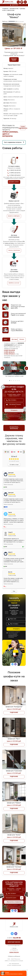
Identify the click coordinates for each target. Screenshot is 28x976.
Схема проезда (14, 952)
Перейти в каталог (14, 283)
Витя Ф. (10, 572)
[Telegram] (12, 664)
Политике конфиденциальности (13, 415)
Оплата (21, 339)
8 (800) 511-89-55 (15, 170)
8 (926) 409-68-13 (15, 175)
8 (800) (14, 938)
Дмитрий (10, 492)
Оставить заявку (14, 181)
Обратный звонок (14, 942)
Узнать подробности (23, 127)
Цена (5, 339)
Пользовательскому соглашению (13, 416)
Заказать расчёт (14, 59)
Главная (5, 8)
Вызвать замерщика (14, 216)
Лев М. (10, 512)
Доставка (15, 339)
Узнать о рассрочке (14, 250)
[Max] (15, 664)
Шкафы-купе (14, 8)
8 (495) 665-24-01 (14, 173)
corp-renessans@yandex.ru (14, 945)
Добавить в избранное (14, 956)
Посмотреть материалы (14, 428)
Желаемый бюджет (15, 404)
